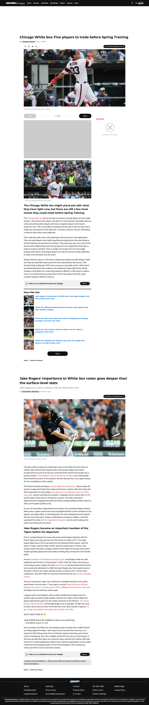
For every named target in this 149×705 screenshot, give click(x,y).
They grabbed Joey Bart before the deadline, (55, 476)
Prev (30, 116)
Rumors (36, 3)
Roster (62, 3)
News (29, 3)
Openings (49, 686)
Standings (54, 3)
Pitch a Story (51, 690)
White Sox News (36, 360)
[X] (136, 3)
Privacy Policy (78, 690)
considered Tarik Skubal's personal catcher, (47, 559)
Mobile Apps (119, 686)
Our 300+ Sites (98, 686)
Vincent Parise (28, 42)
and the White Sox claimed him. (63, 486)
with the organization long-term (53, 520)
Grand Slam (60, 565)
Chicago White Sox (35, 218)
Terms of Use (97, 690)
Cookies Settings (99, 694)
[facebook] (132, 3)
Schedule (44, 3)
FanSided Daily (30, 690)
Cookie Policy (119, 690)
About (26, 686)
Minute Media (12, 699)
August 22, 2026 (42, 623)
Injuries (70, 3)
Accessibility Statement (55, 694)
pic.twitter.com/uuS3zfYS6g (63, 620)
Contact (76, 686)
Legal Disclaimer (30, 694)
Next (85, 116)
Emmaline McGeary (30, 391)
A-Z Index (77, 694)
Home (26, 360)
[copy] (36, 46)
